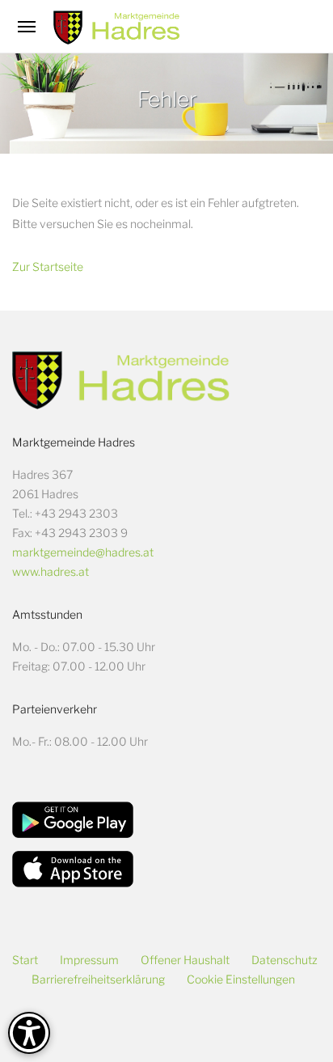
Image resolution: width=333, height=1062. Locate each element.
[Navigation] (26, 26)
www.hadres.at (50, 571)
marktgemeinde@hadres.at (83, 552)
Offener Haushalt (185, 960)
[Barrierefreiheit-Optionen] (29, 1033)
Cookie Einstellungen (241, 979)
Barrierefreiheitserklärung (98, 979)
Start (25, 960)
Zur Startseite (47, 266)
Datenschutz (284, 960)
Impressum (89, 960)
